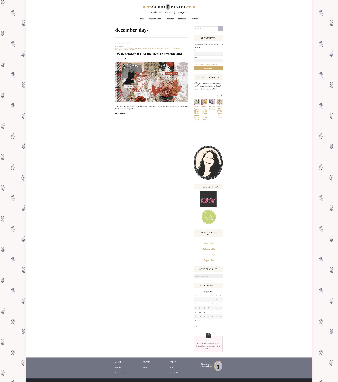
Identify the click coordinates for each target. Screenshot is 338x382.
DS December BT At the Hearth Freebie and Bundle (148, 56)
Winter (132, 50)
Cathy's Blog (208, 260)
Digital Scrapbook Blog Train (145, 48)
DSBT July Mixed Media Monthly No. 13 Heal (204, 113)
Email (195, 57)
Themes (170, 19)
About (145, 367)
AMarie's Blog (208, 249)
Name (195, 51)
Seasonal (118, 50)
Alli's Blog (208, 243)
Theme (126, 50)
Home (142, 19)
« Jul (195, 326)
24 (195, 316)
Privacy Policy (175, 373)
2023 (116, 48)
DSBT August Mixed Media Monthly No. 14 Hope (197, 113)
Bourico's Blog (208, 254)
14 (212, 308)
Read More (119, 113)
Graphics (118, 367)
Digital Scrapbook (126, 48)
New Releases (175, 48)
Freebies (182, 19)
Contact (194, 19)
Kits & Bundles (120, 373)
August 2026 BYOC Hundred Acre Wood (220, 112)
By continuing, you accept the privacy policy (207, 64)
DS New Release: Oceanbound (212, 108)
